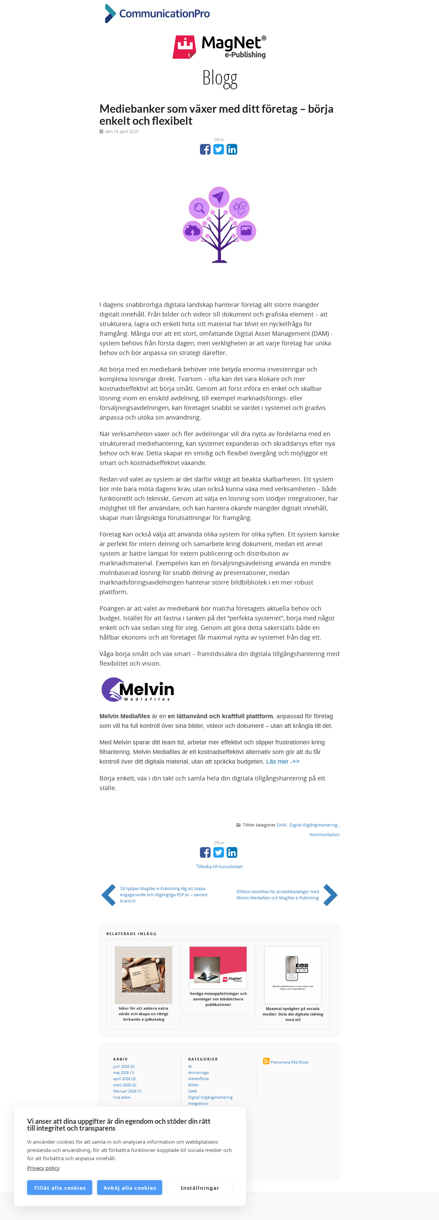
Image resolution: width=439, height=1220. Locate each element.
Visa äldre (121, 1097)
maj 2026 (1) (123, 1072)
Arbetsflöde (198, 1078)
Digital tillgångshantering (313, 825)
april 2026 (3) (124, 1078)
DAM (281, 825)
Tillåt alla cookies (60, 1187)
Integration (198, 1103)
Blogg (219, 77)
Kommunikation (325, 834)
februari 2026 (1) (127, 1091)
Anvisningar (198, 1072)
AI (190, 1066)
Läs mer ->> (283, 761)
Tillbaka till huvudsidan (219, 866)
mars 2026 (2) (124, 1084)
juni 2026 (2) (123, 1066)
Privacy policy (43, 1167)
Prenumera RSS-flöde (289, 1062)
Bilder (193, 1084)
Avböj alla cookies (130, 1187)
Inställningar (200, 1187)
